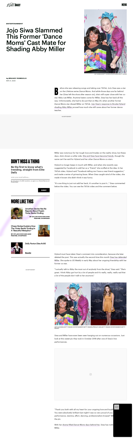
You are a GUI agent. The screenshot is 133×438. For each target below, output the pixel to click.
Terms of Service (43, 180)
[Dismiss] (129, 405)
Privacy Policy (14, 182)
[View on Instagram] (90, 219)
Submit (44, 190)
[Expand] (115, 405)
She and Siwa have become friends (98, 156)
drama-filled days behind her (81, 425)
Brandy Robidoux (18, 78)
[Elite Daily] (13, 4)
